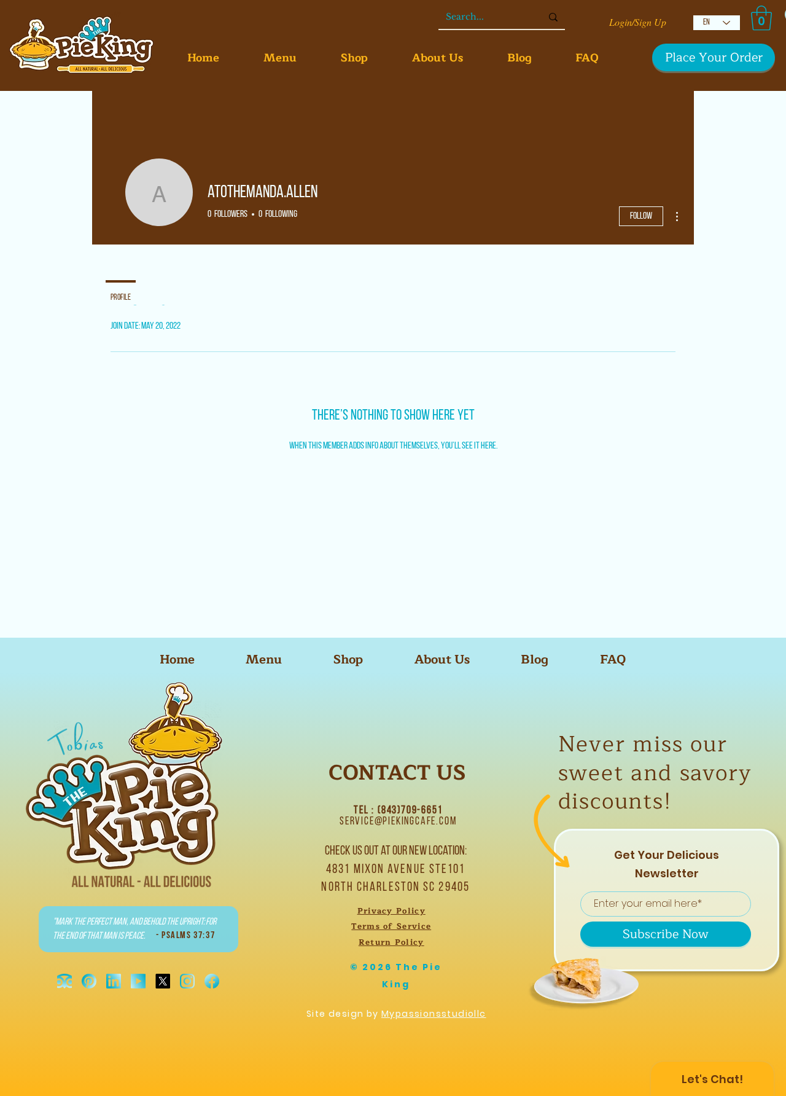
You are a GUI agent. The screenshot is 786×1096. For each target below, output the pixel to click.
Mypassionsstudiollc (433, 1014)
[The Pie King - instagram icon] (187, 981)
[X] (162, 981)
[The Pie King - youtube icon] (138, 981)
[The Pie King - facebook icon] (211, 981)
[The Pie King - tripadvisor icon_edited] (64, 981)
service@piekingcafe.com (398, 822)
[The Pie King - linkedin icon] (113, 981)
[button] (761, 18)
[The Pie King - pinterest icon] (89, 981)
